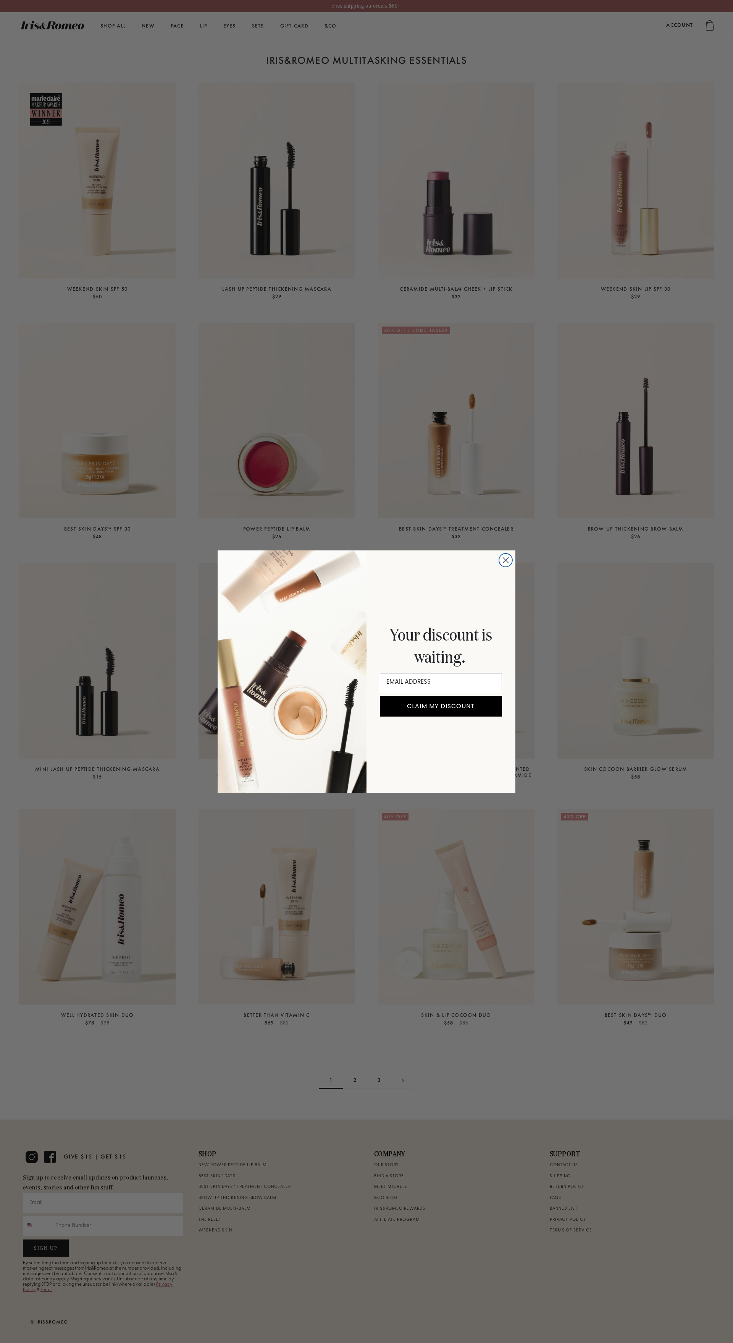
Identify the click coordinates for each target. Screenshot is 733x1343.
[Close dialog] (505, 560)
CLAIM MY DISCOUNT (441, 706)
